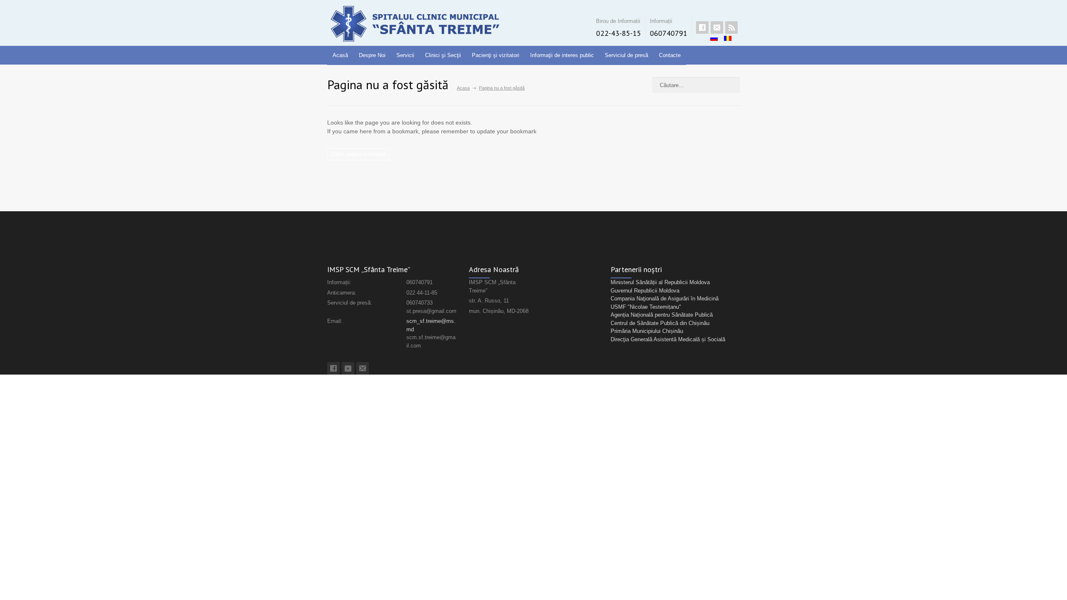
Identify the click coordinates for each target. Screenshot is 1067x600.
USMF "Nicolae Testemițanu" (646, 307)
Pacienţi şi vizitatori (495, 55)
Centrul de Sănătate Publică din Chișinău (660, 323)
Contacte (670, 55)
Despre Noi (372, 55)
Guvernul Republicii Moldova (645, 291)
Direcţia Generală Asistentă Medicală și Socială (668, 339)
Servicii (405, 55)
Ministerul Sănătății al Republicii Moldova (660, 282)
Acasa (463, 87)
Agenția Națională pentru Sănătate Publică (662, 315)
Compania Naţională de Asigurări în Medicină (665, 298)
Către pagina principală (358, 154)
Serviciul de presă (626, 55)
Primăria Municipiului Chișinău (647, 331)
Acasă (340, 55)
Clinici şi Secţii (443, 55)
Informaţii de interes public (562, 55)
